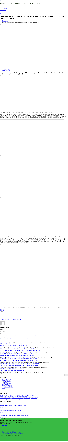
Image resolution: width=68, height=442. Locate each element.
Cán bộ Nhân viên (7, 381)
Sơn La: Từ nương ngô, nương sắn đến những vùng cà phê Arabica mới (14, 396)
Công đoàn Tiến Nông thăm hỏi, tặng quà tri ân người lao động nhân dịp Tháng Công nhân (20, 350)
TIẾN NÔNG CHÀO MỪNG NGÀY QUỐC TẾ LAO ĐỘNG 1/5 (12, 370)
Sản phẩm (17, 3)
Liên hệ (38, 3)
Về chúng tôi (5, 429)
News (3, 388)
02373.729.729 (11, 431)
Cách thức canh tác (8, 386)
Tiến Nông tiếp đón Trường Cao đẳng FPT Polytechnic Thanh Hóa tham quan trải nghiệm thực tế (21, 335)
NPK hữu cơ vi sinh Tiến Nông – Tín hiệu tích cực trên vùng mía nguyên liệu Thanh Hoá (17, 395)
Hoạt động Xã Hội (5, 384)
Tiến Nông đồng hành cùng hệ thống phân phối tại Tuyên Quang (14, 345)
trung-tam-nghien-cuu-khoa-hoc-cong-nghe (11, 319)
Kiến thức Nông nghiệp (7, 385)
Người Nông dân (7, 383)
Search (1, 373)
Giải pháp (25, 3)
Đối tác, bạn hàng (7, 382)
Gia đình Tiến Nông (6, 21)
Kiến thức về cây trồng (8, 387)
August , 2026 (3, 407)
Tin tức (32, 3)
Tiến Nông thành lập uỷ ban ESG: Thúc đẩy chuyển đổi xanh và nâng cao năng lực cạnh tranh (21, 340)
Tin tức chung (5, 389)
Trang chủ (3, 3)
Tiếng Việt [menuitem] (6, 8)
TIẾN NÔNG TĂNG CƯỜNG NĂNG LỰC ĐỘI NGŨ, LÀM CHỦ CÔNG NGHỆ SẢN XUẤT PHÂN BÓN (19, 365)
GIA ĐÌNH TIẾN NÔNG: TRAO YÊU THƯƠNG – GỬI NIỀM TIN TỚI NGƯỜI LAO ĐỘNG (17, 355)
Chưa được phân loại (6, 379)
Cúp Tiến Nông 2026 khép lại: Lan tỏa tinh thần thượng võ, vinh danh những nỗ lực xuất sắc (18, 398)
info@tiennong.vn (6, 432)
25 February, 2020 (6, 69)
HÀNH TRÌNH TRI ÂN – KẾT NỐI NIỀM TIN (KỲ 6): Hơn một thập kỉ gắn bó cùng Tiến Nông (19, 360)
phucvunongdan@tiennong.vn (16, 432)
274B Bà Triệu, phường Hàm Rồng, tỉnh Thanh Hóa (12, 433)
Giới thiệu (9, 3)
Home (3, 20)
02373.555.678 (5, 431)
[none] (35, 8)
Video (3, 390)
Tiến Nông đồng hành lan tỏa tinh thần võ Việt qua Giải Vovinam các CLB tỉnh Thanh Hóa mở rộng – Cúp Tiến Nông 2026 (24, 399)
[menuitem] (5, 8)
